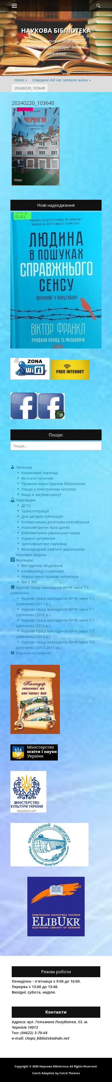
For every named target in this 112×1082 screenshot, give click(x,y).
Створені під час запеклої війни (61, 80)
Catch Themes (69, 1073)
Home (20, 80)
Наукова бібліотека (56, 30)
